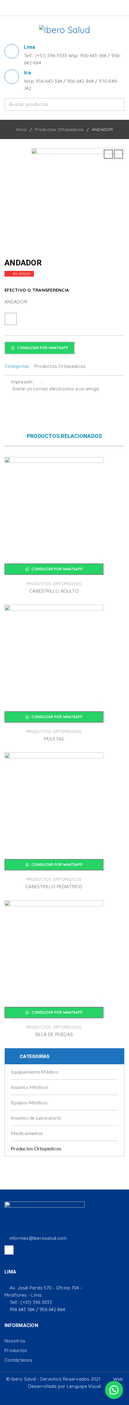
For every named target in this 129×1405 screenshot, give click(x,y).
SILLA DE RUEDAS (54, 1034)
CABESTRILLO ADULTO (54, 591)
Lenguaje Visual (84, 1386)
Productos (15, 1350)
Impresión (21, 382)
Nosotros (14, 1341)
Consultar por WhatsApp (42, 348)
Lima (29, 47)
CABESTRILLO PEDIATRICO (54, 886)
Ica (27, 73)
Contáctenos (18, 1360)
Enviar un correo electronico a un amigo (55, 389)
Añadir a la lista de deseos (10, 319)
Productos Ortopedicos (59, 129)
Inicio (21, 129)
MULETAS (54, 739)
